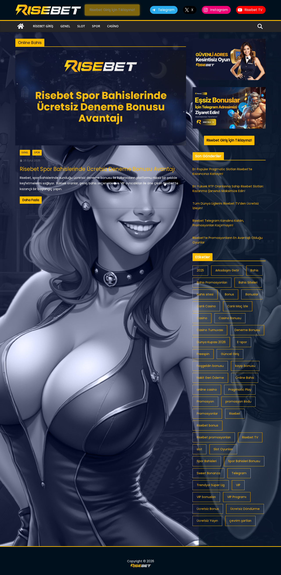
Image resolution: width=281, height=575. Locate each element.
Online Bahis (244, 377)
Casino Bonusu (230, 318)
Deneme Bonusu (247, 330)
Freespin (203, 354)
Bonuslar (251, 294)
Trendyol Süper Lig (211, 485)
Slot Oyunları (223, 449)
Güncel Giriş (230, 354)
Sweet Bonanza (208, 473)
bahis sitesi (205, 294)
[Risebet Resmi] (20, 26)
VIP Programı (236, 497)
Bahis (254, 270)
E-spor (242, 342)
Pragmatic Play (239, 389)
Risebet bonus (207, 425)
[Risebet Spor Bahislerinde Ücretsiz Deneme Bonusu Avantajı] (100, 97)
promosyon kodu (238, 401)
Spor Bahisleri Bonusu (244, 461)
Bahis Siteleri (248, 282)
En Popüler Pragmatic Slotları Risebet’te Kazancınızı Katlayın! (222, 171)
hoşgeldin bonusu (210, 366)
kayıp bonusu (245, 366)
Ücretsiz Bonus (208, 509)
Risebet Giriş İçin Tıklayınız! (112, 9)
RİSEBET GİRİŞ (43, 26)
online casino (207, 389)
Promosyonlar (207, 413)
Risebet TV (250, 437)
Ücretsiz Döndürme (245, 509)
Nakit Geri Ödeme (210, 377)
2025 (200, 270)
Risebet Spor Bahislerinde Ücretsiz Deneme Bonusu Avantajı (97, 169)
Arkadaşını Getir (227, 270)
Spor (96, 26)
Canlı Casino (206, 306)
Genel (65, 26)
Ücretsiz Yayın (207, 520)
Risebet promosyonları (214, 437)
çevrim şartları (240, 520)
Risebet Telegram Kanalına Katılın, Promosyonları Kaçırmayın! (218, 222)
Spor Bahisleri (207, 461)
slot (199, 449)
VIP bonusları (206, 497)
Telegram (239, 473)
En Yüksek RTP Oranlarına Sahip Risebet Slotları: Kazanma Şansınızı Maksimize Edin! (228, 188)
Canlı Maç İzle (237, 306)
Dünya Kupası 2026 (211, 342)
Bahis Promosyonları (212, 282)
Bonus (229, 294)
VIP (238, 485)
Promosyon (205, 401)
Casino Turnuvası (210, 330)
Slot (81, 26)
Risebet (234, 413)
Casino (113, 26)
